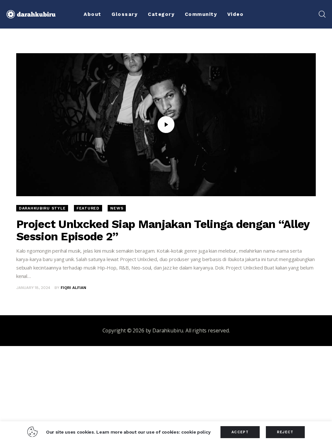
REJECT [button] (285, 432)
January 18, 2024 (33, 287)
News (116, 208)
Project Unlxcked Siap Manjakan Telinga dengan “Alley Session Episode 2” (163, 230)
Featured (88, 208)
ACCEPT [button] (240, 432)
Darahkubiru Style (42, 208)
